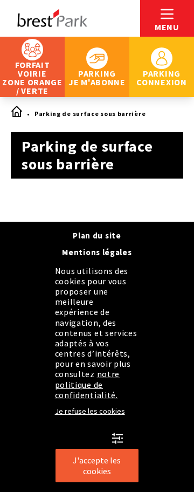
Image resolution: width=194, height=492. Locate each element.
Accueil (16, 112)
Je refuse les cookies (90, 411)
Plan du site (97, 235)
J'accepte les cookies (97, 465)
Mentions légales (96, 252)
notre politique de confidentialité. (87, 384)
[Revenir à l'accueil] (70, 18)
